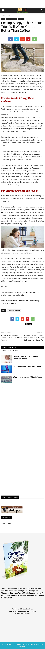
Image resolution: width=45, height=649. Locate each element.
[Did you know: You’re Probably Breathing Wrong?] (6, 359)
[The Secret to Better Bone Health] (6, 369)
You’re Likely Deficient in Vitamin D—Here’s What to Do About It (11, 338)
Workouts (20, 19)
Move (3, 19)
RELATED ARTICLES (9, 348)
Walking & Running (11, 19)
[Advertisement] (22, 3)
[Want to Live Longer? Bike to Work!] (6, 379)
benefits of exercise (14, 310)
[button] (42, 10)
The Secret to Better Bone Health (27, 367)
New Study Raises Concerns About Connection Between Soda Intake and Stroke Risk (34, 338)
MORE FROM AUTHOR (10, 351)
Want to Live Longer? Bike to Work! (27, 377)
